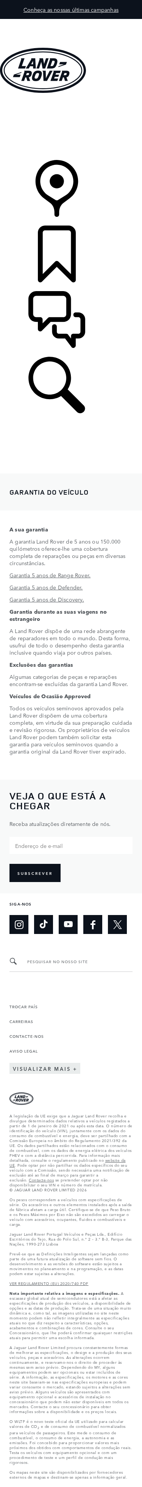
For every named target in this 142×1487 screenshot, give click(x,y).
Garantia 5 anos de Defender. (46, 587)
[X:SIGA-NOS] (117, 924)
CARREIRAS (21, 1021)
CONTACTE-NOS (26, 1036)
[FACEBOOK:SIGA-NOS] (92, 924)
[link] (71, 127)
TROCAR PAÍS (23, 1006)
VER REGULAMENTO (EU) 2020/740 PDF (49, 1283)
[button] (71, 22)
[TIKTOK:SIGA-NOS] (43, 924)
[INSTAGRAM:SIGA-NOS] (18, 924)
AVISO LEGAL (23, 1051)
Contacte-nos (41, 1180)
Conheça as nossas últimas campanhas (71, 9)
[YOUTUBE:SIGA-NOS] (68, 924)
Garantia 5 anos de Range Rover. (50, 575)
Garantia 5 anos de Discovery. (46, 599)
